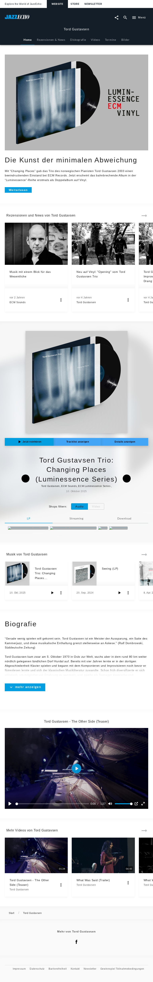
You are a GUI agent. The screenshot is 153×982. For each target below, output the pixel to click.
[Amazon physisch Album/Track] (73, 528)
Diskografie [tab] (78, 39)
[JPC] (103, 528)
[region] (76, 768)
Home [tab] (28, 39)
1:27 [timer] (103, 803)
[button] (76, 768)
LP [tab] (28, 518)
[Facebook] (76, 942)
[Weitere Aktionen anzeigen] (61, 300)
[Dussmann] (118, 528)
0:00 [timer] (93, 803)
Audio (79, 506)
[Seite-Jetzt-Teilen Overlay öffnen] (117, 18)
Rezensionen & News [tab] (51, 39)
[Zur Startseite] (40, 19)
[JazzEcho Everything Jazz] (28, 528)
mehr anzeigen (28, 687)
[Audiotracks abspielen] (52, 593)
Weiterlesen (18, 190)
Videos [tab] (95, 39)
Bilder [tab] (125, 39)
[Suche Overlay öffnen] (125, 18)
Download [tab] (124, 518)
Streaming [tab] (76, 518)
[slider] (53, 804)
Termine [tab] (110, 39)
